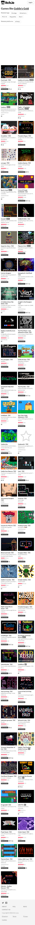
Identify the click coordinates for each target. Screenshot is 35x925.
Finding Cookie (22, 525)
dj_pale (3, 722)
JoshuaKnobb (4, 419)
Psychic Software (22, 83)
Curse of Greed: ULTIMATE (22, 191)
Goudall (3, 219)
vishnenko (20, 808)
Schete (2, 835)
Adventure (23, 13)
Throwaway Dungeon (7, 498)
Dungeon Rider (22, 553)
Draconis (20, 502)
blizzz (2, 668)
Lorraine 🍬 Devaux (6, 778)
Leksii (19, 556)
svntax (2, 502)
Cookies (4, 920)
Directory (5, 916)
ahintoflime (4, 139)
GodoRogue (4, 635)
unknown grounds (6, 720)
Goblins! (3, 107)
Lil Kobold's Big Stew (7, 386)
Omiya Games (21, 278)
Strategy (14, 13)
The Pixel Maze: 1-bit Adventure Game (24, 331)
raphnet (3, 474)
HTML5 (17, 21)
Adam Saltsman (5, 392)
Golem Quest (22, 832)
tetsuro (20, 420)
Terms (14, 916)
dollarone (3, 695)
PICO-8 (4, 17)
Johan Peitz (21, 696)
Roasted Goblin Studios (7, 556)
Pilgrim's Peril (22, 246)
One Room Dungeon (7, 776)
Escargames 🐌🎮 (22, 527)
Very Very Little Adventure (22, 416)
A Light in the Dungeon (25, 302)
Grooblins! (4, 136)
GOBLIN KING (22, 219)
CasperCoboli (21, 581)
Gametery (3, 193)
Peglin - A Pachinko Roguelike (24, 108)
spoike (2, 529)
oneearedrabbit (22, 336)
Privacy (25, 916)
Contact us (6, 909)
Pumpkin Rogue (23, 136)
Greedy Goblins (22, 580)
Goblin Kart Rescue (7, 471)
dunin (2, 166)
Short (20, 17)
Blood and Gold (5, 553)
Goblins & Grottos (23, 80)
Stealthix (3, 361)
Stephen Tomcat (5, 222)
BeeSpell (20, 862)
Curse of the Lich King (24, 691)
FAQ (14, 906)
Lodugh (20, 166)
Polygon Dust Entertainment (8, 110)
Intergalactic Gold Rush (25, 273)
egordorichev (4, 276)
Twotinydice (21, 363)
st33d (19, 474)
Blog (25, 906)
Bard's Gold (4, 190)
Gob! (19, 471)
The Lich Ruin (5, 859)
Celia (19, 835)
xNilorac (3, 612)
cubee (19, 307)
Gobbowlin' (21, 444)
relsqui (2, 808)
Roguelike (13, 17)
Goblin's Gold (21, 8)
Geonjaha (20, 249)
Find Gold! (4, 80)
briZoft (20, 668)
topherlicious (21, 447)
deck (2, 249)
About (4, 906)
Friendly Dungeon (23, 607)
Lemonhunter (5, 664)
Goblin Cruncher (6, 580)
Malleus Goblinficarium (8, 331)
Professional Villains (6, 307)
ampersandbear (5, 336)
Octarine (20, 498)
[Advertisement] (17, 46)
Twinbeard (20, 781)
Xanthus (20, 139)
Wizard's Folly (22, 720)
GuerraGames (21, 610)
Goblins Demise (22, 163)
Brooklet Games (22, 751)
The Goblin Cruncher (6, 583)
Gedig (19, 112)
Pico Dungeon (5, 359)
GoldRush (21, 664)
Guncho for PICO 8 (6, 525)
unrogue (3, 163)
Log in (30, 2)
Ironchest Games (5, 752)
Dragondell (4, 805)
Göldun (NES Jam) (23, 859)
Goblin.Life (4, 444)
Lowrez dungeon (6, 273)
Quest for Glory (5, 246)
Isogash (3, 83)
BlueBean (20, 222)
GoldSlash (4, 415)
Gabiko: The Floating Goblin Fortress (24, 748)
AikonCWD (4, 639)
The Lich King (5, 691)
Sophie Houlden (22, 195)
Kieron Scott (21, 640)
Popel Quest (4, 832)
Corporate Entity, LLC (6, 447)
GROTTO (20, 805)
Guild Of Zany (22, 359)
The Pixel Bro (22, 387)
